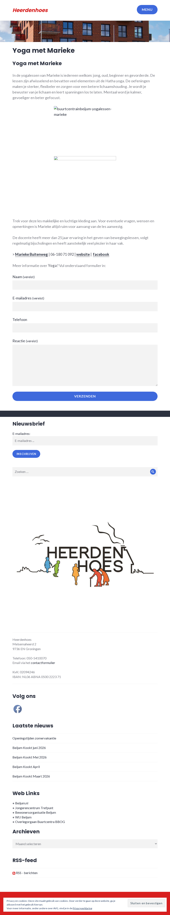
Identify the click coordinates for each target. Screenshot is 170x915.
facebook (101, 254)
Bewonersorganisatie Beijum (35, 812)
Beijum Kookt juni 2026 (29, 748)
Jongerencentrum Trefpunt (34, 808)
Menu (147, 9)
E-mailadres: (21, 433)
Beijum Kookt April (26, 767)
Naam (23, 276)
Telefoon (19, 319)
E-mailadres (28, 298)
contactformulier (43, 663)
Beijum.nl (21, 803)
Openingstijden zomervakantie (34, 738)
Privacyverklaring (82, 908)
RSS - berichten (26, 873)
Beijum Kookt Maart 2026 (31, 776)
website (83, 254)
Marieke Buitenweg (31, 254)
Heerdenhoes (30, 10)
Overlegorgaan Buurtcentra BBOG (40, 822)
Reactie (25, 340)
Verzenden (85, 396)
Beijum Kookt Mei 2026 (29, 757)
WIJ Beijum (23, 817)
